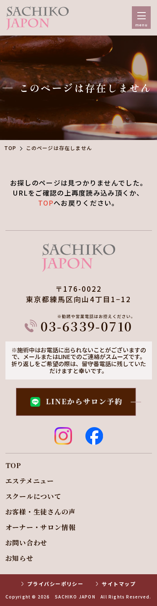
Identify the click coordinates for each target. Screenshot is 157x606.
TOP (10, 147)
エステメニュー (29, 481)
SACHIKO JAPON (75, 597)
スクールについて (33, 496)
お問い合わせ (26, 543)
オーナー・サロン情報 (40, 527)
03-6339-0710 (87, 324)
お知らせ (19, 558)
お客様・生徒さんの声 (40, 512)
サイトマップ (119, 583)
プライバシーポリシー (55, 583)
